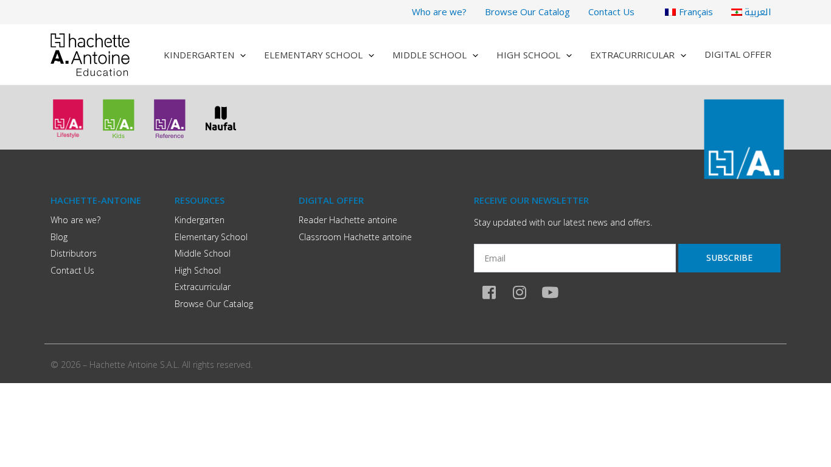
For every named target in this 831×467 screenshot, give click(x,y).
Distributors (73, 253)
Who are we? (439, 11)
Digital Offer (737, 54)
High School (528, 55)
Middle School (429, 55)
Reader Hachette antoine (348, 220)
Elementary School (313, 55)
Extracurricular (632, 55)
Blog (59, 237)
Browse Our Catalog (527, 11)
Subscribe (729, 257)
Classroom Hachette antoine (355, 237)
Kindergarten (199, 55)
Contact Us (611, 11)
